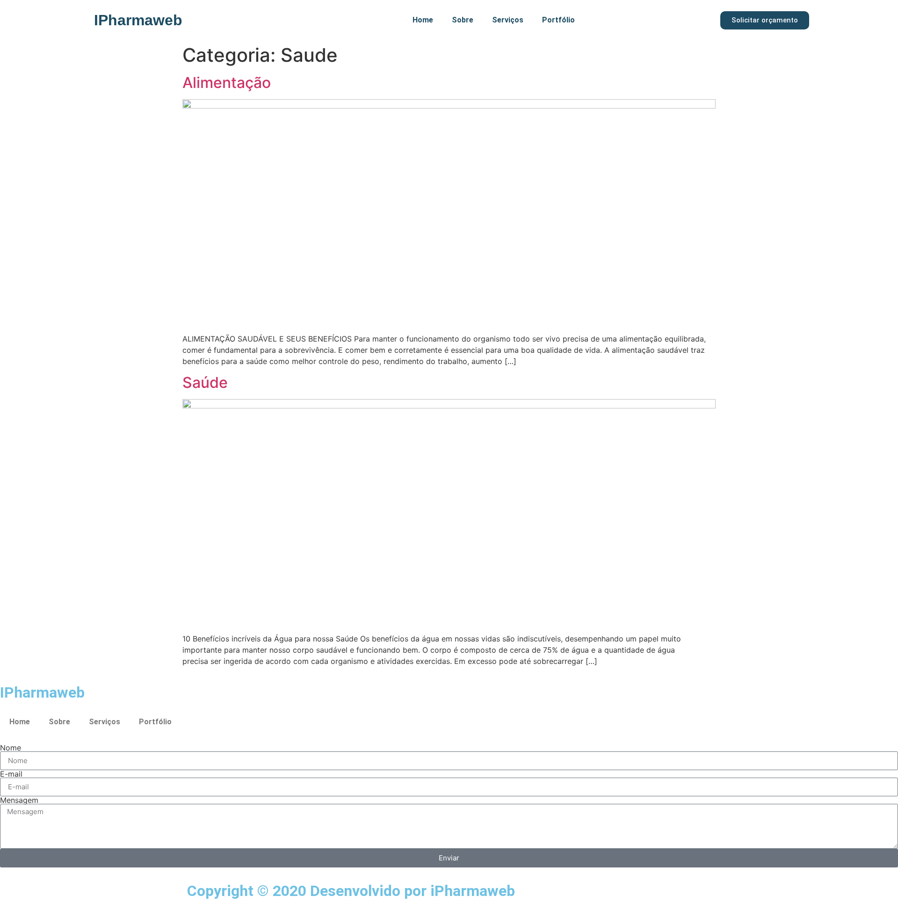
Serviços (507, 19)
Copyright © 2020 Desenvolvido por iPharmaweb (351, 891)
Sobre (462, 19)
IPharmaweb (138, 20)
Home (423, 19)
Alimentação (226, 82)
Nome (10, 747)
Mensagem (19, 800)
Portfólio (558, 19)
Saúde (205, 382)
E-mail (11, 774)
